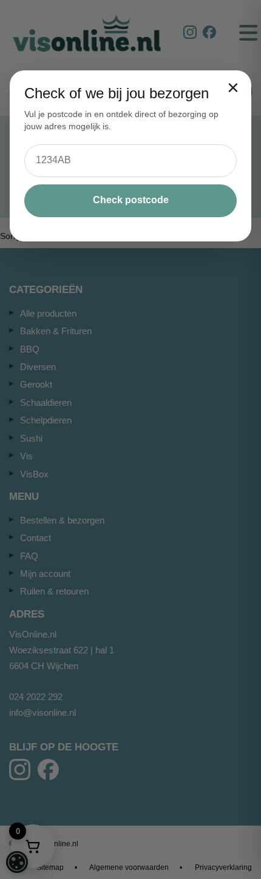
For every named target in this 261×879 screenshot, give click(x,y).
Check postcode (131, 200)
